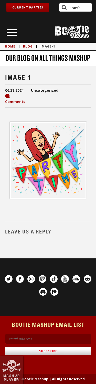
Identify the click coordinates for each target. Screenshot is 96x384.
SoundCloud (76, 279)
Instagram (31, 279)
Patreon (54, 292)
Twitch (42, 279)
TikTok (54, 279)
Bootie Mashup (72, 32)
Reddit (87, 279)
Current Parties (27, 7)
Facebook (20, 279)
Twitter (9, 279)
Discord (43, 292)
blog (28, 46)
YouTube (65, 279)
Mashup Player (11, 377)
